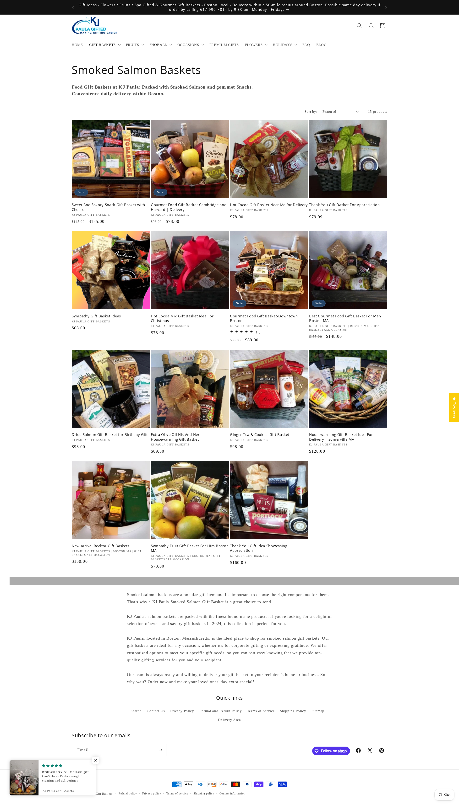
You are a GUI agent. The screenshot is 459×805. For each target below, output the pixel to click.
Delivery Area (229, 720)
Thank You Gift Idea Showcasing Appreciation (258, 548)
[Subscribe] (160, 750)
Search (136, 711)
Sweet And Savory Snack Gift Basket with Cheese (108, 207)
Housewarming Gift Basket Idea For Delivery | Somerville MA (341, 436)
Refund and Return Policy (220, 711)
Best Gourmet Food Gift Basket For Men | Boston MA (346, 318)
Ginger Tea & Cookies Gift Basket (259, 434)
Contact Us (156, 711)
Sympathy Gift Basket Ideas (96, 316)
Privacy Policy (182, 711)
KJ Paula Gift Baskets (98, 793)
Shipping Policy (293, 711)
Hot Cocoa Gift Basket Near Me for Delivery (269, 205)
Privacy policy (151, 793)
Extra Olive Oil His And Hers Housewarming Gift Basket (176, 436)
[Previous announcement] (73, 7)
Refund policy (128, 793)
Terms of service (177, 793)
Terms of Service (261, 711)
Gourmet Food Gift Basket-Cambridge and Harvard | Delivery (188, 207)
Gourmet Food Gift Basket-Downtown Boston (264, 318)
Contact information (232, 793)
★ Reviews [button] (454, 407)
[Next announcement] (386, 7)
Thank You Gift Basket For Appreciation (344, 205)
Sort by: (311, 111)
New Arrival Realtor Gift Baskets (100, 546)
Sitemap (318, 711)
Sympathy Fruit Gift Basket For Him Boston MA (190, 548)
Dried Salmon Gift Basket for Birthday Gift (110, 434)
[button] (104, 44)
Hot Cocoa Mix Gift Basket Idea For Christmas (182, 318)
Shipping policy (203, 793)
